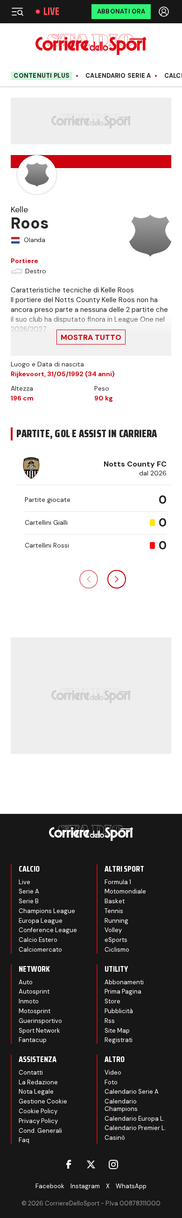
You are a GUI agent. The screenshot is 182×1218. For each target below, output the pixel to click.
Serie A (29, 891)
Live (51, 12)
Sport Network (39, 1031)
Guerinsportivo (40, 1021)
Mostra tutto (91, 337)
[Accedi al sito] (164, 11)
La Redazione (38, 1082)
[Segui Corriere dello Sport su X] (91, 1164)
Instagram (85, 1186)
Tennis (114, 911)
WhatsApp (131, 1186)
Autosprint (34, 991)
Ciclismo (117, 950)
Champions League (47, 911)
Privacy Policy (38, 1121)
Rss (110, 1021)
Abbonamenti (124, 982)
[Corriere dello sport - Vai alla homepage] (90, 44)
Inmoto (29, 1001)
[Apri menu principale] (17, 11)
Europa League (41, 921)
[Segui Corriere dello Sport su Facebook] (68, 1164)
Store (112, 1001)
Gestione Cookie (43, 1101)
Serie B (29, 901)
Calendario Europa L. (135, 1119)
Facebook (49, 1186)
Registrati (119, 1040)
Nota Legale (36, 1092)
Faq (24, 1140)
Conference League (48, 930)
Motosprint (34, 1011)
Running (116, 921)
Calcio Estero (38, 940)
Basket (115, 901)
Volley (113, 930)
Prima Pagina (123, 991)
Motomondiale (125, 891)
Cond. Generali (40, 1131)
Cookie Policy (38, 1111)
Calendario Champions (121, 1105)
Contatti (31, 1072)
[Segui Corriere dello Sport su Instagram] (113, 1164)
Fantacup (33, 1040)
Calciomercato (40, 950)
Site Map (117, 1031)
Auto (26, 982)
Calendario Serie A (118, 76)
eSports (116, 940)
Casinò (115, 1138)
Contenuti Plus (42, 76)
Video (113, 1072)
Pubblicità (119, 1011)
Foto (111, 1082)
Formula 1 (118, 882)
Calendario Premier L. (135, 1128)
